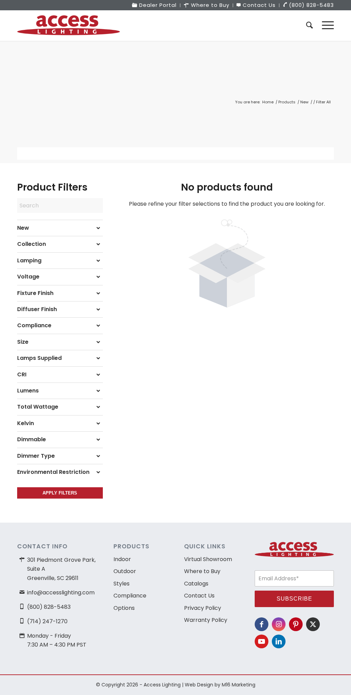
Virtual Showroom (208, 559)
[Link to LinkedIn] (279, 641)
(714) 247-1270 (47, 621)
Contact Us (199, 596)
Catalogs (196, 584)
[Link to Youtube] (261, 641)
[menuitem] (154, 5)
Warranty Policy (205, 620)
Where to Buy (202, 571)
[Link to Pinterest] (296, 624)
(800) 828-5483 (49, 607)
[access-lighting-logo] (68, 25)
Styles (121, 584)
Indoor (122, 559)
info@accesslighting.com (61, 592)
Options (124, 608)
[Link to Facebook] (261, 624)
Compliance (129, 596)
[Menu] (325, 25)
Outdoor (124, 571)
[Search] (309, 25)
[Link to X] (313, 624)
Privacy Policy (202, 608)
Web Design (199, 684)
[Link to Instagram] (279, 624)
